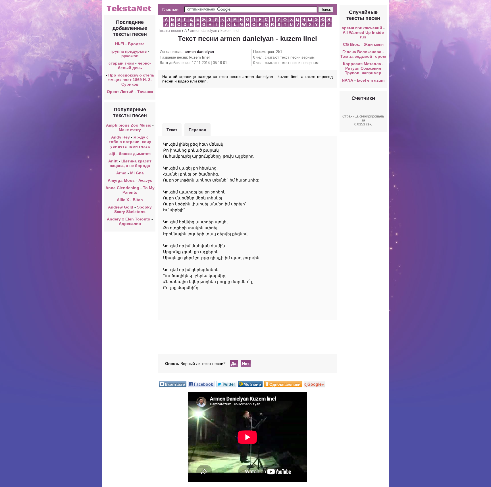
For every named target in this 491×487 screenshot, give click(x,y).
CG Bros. (351, 44)
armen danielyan (203, 30)
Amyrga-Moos (121, 180)
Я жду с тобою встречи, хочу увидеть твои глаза (130, 141)
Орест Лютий (120, 91)
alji (112, 153)
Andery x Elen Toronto (128, 219)
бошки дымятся (135, 153)
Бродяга (136, 44)
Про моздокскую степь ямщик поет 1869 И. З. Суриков (131, 79)
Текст (172, 129)
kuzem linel (229, 30)
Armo (121, 173)
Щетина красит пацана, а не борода (130, 163)
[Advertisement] (247, 104)
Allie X (123, 199)
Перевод (197, 129)
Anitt (113, 161)
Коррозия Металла (362, 63)
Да (233, 363)
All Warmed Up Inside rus (363, 34)
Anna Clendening (122, 187)
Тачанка (145, 91)
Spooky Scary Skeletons (133, 209)
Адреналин (130, 223)
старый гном (121, 63)
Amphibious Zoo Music (128, 125)
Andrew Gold (120, 207)
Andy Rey (120, 137)
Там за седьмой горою (363, 56)
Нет (245, 363)
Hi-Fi (119, 44)
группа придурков (129, 51)
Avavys (145, 180)
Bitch (138, 199)
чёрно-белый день (134, 65)
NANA (347, 80)
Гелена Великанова (361, 51)
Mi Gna (137, 173)
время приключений (362, 28)
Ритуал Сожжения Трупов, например (363, 70)
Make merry (130, 129)
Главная (170, 9)
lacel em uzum (370, 80)
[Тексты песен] (129, 11)
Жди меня (374, 44)
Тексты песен (169, 30)
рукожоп (129, 55)
